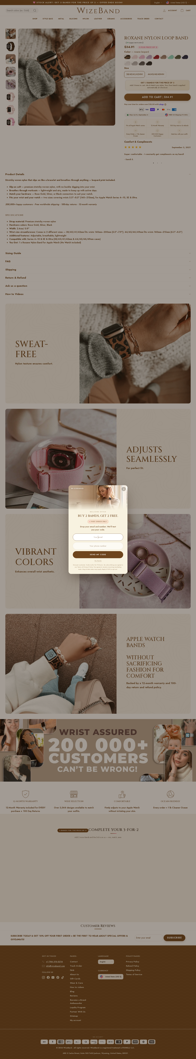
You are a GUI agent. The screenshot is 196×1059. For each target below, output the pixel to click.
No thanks (98, 561)
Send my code (98, 554)
